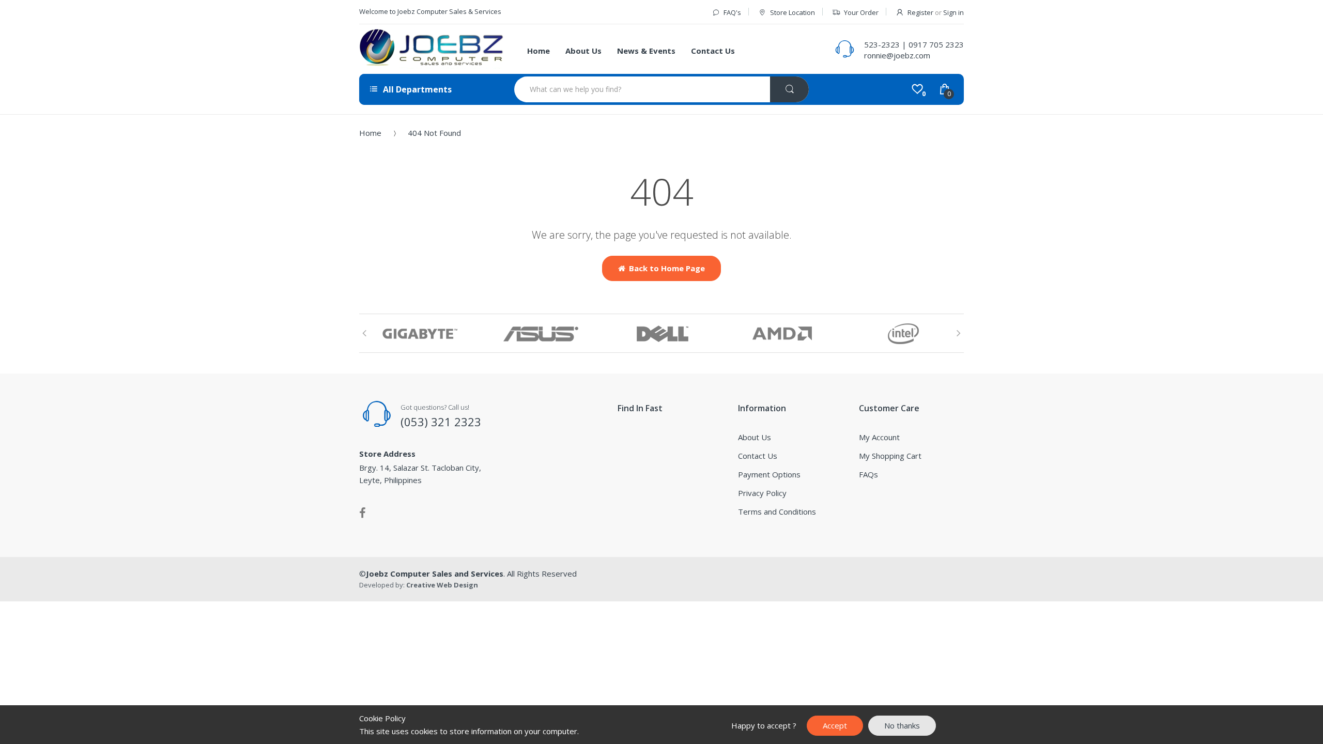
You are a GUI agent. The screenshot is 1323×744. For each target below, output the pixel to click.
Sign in (953, 12)
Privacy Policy (762, 493)
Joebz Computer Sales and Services (434, 573)
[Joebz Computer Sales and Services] (431, 49)
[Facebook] (362, 512)
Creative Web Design (442, 585)
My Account (879, 437)
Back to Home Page (667, 268)
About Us (754, 437)
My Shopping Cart (890, 456)
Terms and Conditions (777, 511)
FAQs (868, 474)
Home (370, 133)
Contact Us (757, 456)
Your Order (861, 12)
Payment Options (769, 474)
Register (920, 12)
